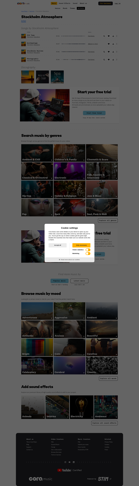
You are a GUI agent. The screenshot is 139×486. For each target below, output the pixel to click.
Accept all (57, 245)
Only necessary (81, 245)
